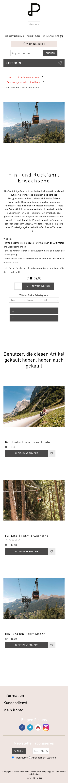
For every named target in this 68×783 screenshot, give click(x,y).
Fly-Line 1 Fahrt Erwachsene (27, 535)
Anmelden (33, 36)
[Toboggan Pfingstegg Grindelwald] (34, 406)
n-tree (39, 778)
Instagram (46, 727)
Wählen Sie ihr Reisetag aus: (33, 295)
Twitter (30, 727)
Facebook (22, 727)
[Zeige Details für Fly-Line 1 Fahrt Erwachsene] (34, 500)
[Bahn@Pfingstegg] (34, 598)
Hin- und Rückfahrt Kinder (25, 633)
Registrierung (14, 36)
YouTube (38, 727)
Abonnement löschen (44, 757)
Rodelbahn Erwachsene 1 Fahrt (28, 442)
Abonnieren (21, 757)
